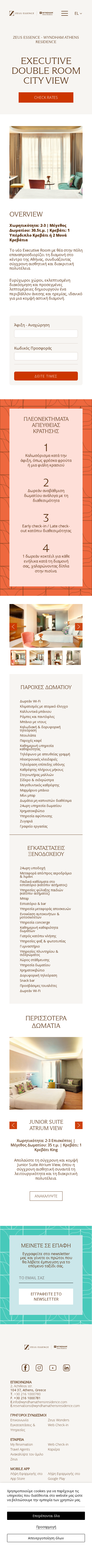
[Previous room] (13, 1125)
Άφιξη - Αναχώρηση (32, 325)
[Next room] (79, 1125)
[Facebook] (25, 1367)
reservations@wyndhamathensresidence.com (46, 1405)
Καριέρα (54, 1449)
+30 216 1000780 (28, 1394)
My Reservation (21, 1444)
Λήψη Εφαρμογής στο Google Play (64, 1476)
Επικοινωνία (19, 1420)
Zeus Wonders (58, 1420)
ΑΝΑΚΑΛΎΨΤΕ (46, 1196)
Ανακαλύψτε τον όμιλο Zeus (26, 1456)
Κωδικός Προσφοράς (33, 348)
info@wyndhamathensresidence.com (40, 1402)
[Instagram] (39, 1367)
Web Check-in (58, 1425)
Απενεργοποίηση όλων (46, 1538)
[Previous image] (13, 626)
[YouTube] (53, 1367)
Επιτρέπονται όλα (46, 1516)
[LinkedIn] (66, 1367)
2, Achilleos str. (21, 1386)
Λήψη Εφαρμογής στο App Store (26, 1476)
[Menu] (64, 13)
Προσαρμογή (46, 1527)
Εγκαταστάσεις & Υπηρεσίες (22, 1427)
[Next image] (79, 626)
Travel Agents (20, 1449)
